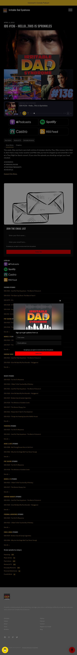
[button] (60, 300)
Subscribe (38, 353)
